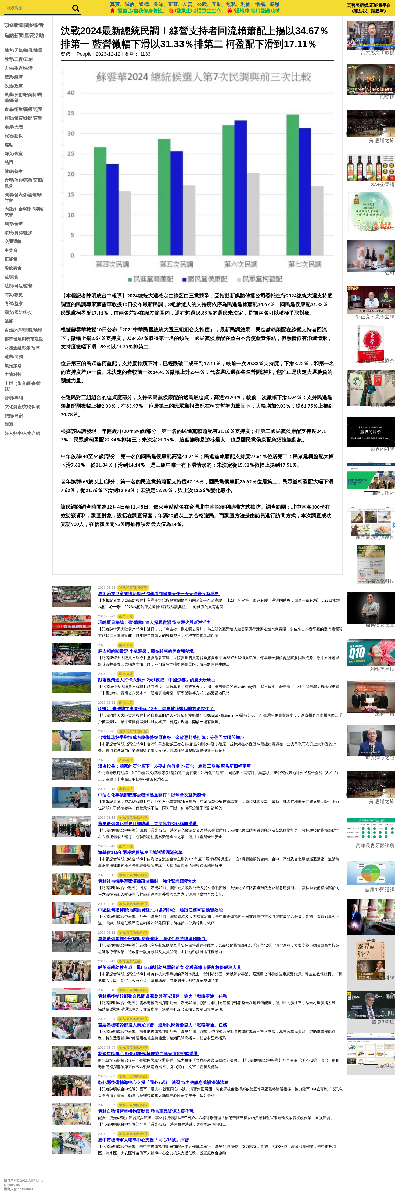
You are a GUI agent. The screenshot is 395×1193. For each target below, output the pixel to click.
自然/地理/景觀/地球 (23, 330)
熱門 (9, 162)
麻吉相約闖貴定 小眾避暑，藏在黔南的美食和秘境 (146, 651)
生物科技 (13, 374)
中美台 (11, 250)
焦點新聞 (14, 35)
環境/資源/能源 (19, 232)
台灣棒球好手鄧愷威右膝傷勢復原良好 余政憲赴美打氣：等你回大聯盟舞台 (171, 737)
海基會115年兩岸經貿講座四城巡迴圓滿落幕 (141, 852)
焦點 (9, 144)
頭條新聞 (14, 25)
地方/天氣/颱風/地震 (23, 50)
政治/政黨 (14, 86)
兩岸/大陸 (14, 127)
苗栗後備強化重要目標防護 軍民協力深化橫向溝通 (148, 823)
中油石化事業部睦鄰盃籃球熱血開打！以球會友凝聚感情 (152, 795)
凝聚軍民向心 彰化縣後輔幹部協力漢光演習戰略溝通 (148, 1053)
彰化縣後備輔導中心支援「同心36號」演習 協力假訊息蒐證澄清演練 (164, 1082)
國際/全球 (14, 223)
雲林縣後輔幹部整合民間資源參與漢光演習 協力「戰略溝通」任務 (163, 996)
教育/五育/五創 (19, 59)
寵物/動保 (14, 136)
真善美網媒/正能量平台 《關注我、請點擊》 (369, 8)
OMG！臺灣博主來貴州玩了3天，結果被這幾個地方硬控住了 (156, 708)
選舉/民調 (14, 356)
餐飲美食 (13, 268)
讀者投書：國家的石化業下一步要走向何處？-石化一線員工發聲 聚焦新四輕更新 (175, 766)
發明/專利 (14, 398)
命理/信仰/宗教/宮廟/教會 (24, 183)
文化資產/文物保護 (22, 406)
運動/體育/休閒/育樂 (23, 118)
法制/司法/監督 (19, 285)
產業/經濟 (14, 77)
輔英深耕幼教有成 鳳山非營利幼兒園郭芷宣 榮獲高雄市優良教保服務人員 (170, 967)
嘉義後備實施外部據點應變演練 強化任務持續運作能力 (152, 938)
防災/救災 (14, 294)
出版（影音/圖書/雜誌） (23, 386)
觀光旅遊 (13, 365)
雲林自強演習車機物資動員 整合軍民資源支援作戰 (146, 1111)
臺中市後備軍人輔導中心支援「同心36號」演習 (144, 1140)
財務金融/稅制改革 (22, 348)
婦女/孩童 (14, 153)
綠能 (9, 321)
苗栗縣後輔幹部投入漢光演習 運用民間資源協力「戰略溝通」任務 (163, 1025)
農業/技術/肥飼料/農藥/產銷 (23, 97)
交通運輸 (13, 241)
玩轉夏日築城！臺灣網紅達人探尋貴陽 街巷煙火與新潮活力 (155, 622)
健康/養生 (14, 171)
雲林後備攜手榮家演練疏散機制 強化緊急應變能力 (148, 881)
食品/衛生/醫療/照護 (23, 109)
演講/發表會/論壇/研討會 (23, 197)
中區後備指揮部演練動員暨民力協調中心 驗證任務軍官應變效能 (161, 910)
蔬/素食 (12, 277)
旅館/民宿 (14, 415)
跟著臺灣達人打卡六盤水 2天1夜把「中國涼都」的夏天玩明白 (157, 680)
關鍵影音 (34, 25)
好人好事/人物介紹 (22, 433)
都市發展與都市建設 (24, 339)
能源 (9, 424)
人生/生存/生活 (19, 68)
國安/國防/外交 (19, 312)
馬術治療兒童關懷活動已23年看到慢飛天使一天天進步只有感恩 (159, 593)
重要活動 (34, 35)
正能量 (11, 259)
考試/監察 (14, 303)
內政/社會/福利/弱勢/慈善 (24, 212)
